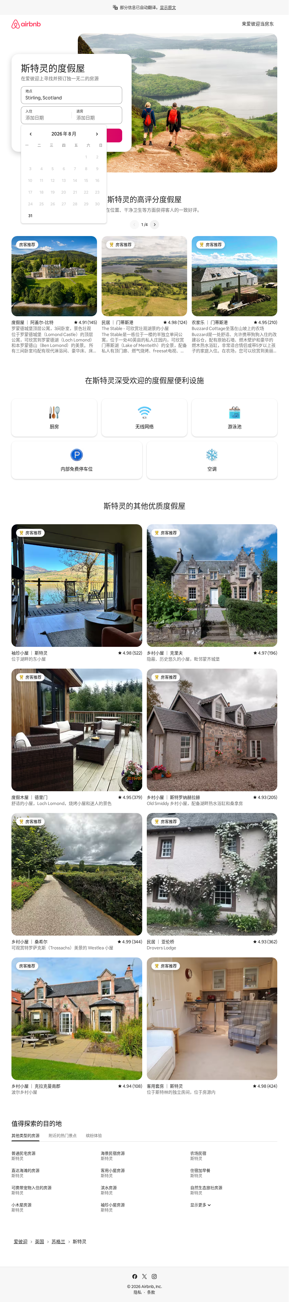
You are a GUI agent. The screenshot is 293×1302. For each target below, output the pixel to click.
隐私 (138, 1292)
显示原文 (168, 7)
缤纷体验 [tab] (94, 1135)
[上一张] (134, 224)
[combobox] (71, 97)
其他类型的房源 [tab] (25, 1135)
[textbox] (46, 117)
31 (30, 215)
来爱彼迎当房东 (258, 24)
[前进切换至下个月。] (96, 134)
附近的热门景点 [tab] (63, 1135)
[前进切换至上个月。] (31, 134)
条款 (151, 1292)
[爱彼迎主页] (26, 24)
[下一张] (154, 224)
